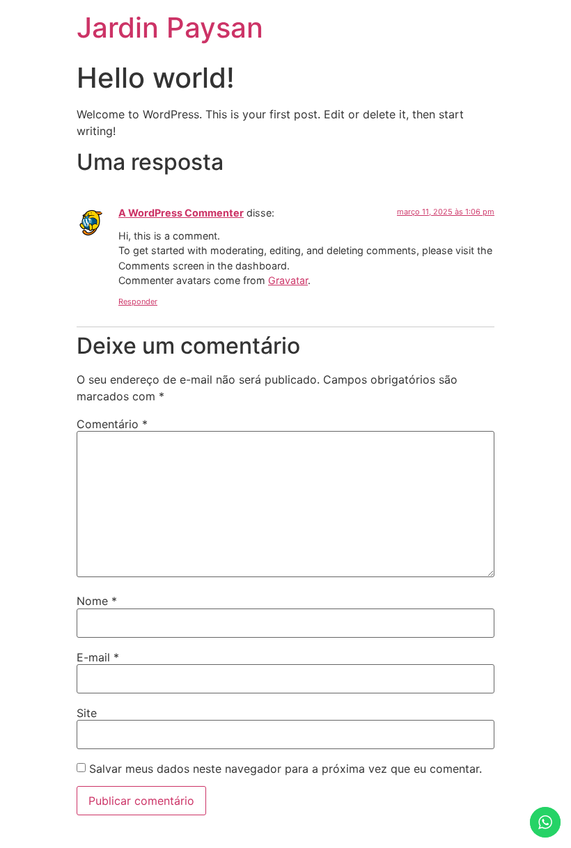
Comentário (112, 424)
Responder (137, 301)
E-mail (98, 657)
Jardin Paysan (170, 27)
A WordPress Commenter (181, 213)
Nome (97, 600)
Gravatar (288, 280)
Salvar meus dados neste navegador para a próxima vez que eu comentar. (285, 768)
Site (87, 713)
